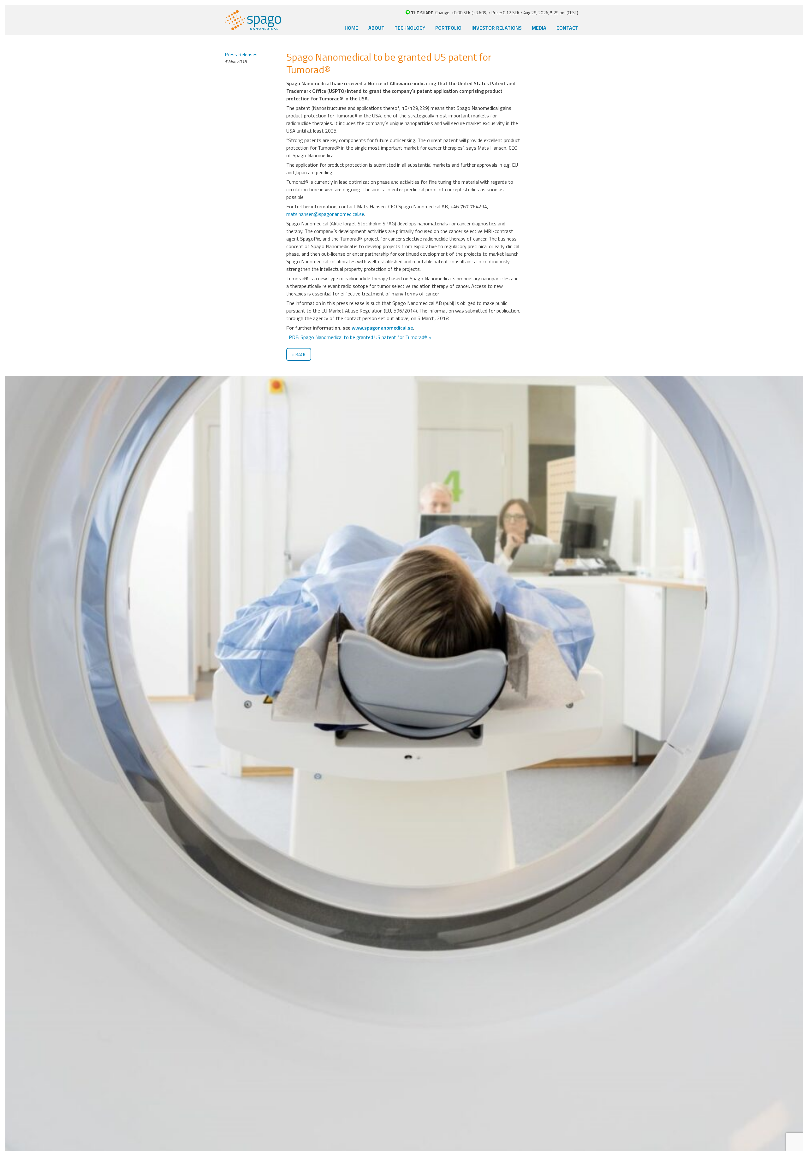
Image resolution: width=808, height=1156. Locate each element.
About (376, 28)
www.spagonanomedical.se (382, 327)
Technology (410, 28)
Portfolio (448, 28)
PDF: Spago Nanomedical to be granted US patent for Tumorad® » (359, 337)
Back (300, 354)
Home (351, 28)
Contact (567, 28)
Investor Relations (497, 28)
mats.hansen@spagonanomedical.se (325, 214)
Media (539, 28)
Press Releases (241, 54)
